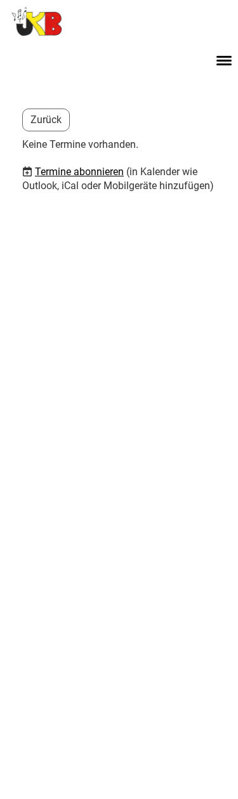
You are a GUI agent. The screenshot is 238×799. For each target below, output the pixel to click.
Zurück (46, 120)
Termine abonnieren (79, 172)
